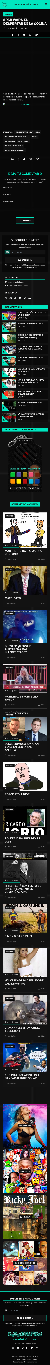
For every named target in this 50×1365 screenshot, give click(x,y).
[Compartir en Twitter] (24, 35)
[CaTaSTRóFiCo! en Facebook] (20, 298)
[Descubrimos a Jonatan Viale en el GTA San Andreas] (25, 726)
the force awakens (14, 146)
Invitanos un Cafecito (15, 282)
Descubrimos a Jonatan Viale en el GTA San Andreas (22, 746)
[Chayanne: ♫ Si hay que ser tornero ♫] (25, 1010)
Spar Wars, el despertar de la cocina (25, 22)
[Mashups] (25, 1125)
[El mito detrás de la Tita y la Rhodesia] (9, 316)
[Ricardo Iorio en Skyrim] (9, 406)
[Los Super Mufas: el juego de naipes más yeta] (9, 383)
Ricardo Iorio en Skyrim (30, 403)
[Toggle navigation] (46, 4)
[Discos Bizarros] (25, 1263)
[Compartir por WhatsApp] (13, 35)
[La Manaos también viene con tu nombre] (9, 417)
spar (35, 137)
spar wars (10, 141)
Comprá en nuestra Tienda (17, 286)
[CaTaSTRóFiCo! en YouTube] (10, 298)
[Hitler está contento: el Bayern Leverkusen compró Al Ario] (25, 868)
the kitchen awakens (15, 150)
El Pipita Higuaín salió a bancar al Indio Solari (22, 1077)
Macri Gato (13, 598)
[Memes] (25, 1171)
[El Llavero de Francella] (9, 361)
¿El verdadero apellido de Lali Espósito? (24, 982)
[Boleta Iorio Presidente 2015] (25, 820)
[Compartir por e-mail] (30, 35)
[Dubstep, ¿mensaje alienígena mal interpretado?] (25, 626)
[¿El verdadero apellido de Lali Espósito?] (25, 962)
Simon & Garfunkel (19, 936)
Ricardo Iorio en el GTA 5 (30, 324)
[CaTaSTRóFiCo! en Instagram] (6, 298)
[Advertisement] (25, 65)
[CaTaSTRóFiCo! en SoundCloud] (29, 298)
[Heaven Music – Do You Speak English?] (9, 395)
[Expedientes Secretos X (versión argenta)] (9, 338)
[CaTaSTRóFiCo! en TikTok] (15, 298)
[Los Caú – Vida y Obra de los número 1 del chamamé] (9, 349)
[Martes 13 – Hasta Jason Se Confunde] (25, 530)
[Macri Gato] (25, 580)
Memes (9, 14)
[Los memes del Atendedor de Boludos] (9, 372)
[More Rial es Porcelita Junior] (25, 678)
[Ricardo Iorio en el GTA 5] (9, 327)
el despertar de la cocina (28, 132)
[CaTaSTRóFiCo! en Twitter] (24, 298)
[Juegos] (25, 1217)
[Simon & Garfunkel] (25, 918)
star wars (23, 141)
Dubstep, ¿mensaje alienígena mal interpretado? (18, 649)
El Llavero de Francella (31, 358)
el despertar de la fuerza (17, 137)
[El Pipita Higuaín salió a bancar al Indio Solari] (25, 1057)
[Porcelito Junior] (25, 776)
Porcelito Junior (17, 794)
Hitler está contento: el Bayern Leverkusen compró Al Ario (23, 889)
